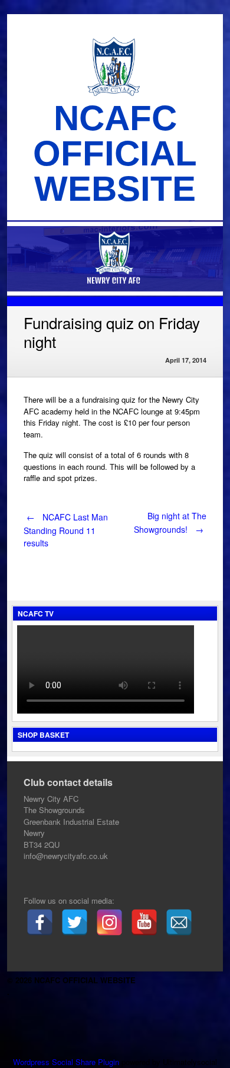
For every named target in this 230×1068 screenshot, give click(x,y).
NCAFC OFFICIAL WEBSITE (115, 153)
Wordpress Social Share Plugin (67, 1061)
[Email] (179, 922)
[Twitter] (74, 922)
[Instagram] (109, 922)
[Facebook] (40, 922)
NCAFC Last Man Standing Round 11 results (66, 530)
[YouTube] (144, 922)
